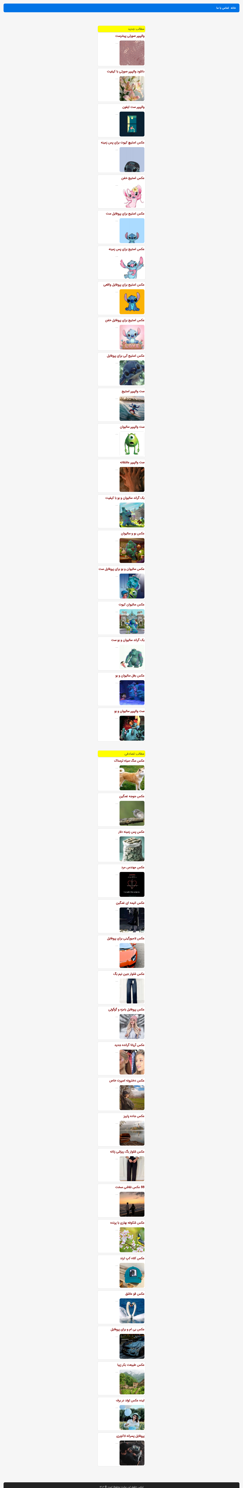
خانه (233, 8)
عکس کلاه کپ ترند (132, 1258)
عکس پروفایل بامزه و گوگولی (126, 1009)
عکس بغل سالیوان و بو (129, 675)
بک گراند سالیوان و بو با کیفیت (124, 497)
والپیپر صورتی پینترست (129, 35)
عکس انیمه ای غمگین (130, 902)
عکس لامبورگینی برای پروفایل (125, 938)
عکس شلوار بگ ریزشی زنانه (127, 1151)
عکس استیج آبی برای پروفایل (125, 355)
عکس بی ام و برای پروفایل (127, 1329)
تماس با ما (222, 8)
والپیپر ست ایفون (133, 106)
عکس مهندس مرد (132, 867)
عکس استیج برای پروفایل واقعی (123, 284)
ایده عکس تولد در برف (130, 1400)
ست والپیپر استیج (133, 391)
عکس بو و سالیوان (132, 533)
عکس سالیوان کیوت (131, 604)
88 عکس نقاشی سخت (129, 1187)
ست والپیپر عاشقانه (132, 462)
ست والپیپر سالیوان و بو (129, 711)
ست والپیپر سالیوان (132, 426)
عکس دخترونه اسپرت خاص (126, 1080)
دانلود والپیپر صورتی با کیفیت (125, 71)
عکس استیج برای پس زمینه (126, 249)
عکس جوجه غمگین (131, 796)
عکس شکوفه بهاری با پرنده (127, 1222)
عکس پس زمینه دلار (131, 831)
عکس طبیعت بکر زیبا (130, 1364)
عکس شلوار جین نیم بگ (128, 973)
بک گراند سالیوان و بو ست (127, 640)
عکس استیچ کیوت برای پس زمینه (122, 142)
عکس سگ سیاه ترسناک (129, 760)
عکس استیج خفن (132, 178)
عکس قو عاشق (134, 1293)
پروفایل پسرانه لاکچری (130, 1435)
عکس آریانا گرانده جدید (129, 1045)
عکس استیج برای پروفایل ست (125, 213)
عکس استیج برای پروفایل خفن (124, 320)
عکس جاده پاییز (134, 1116)
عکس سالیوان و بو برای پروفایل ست (121, 568)
